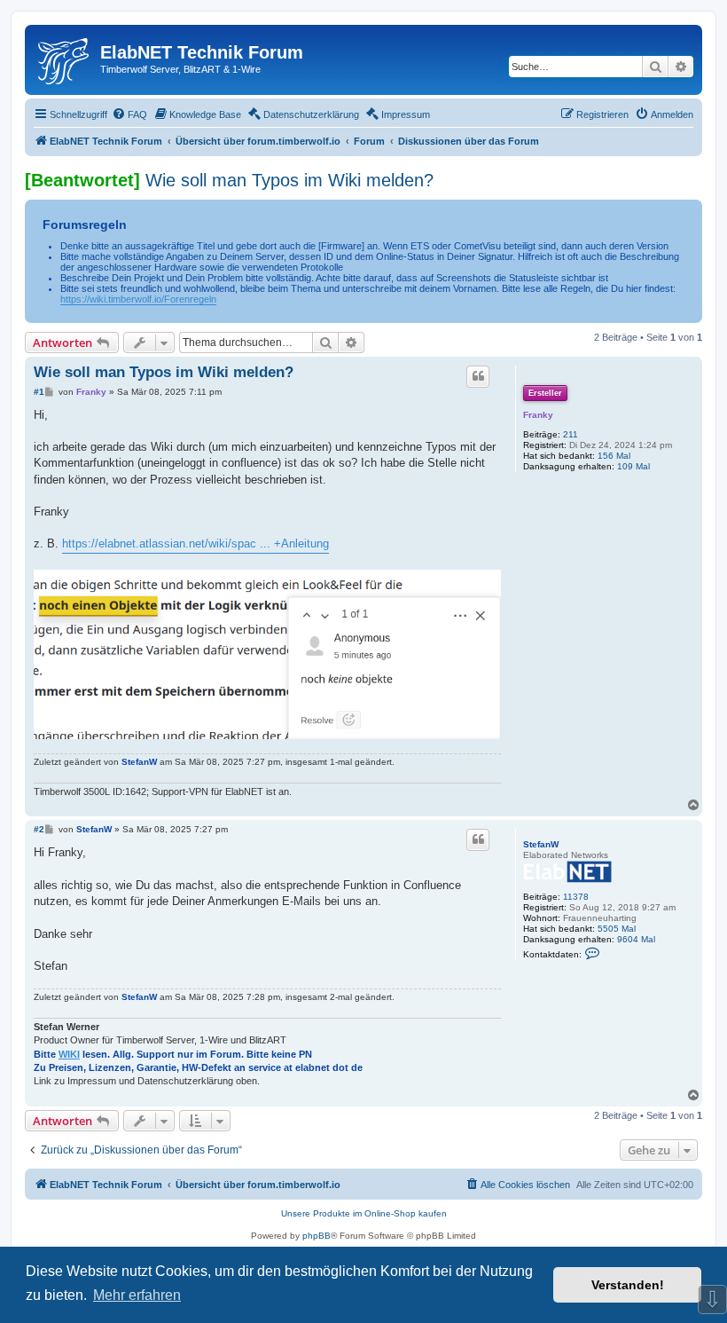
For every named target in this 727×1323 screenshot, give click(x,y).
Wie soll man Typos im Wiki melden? (289, 180)
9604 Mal (636, 939)
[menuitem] (129, 114)
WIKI (69, 1054)
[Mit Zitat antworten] (477, 376)
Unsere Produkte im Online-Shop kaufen (364, 1213)
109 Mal (633, 466)
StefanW (139, 762)
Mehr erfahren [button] (137, 1295)
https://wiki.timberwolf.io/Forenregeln (138, 299)
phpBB (316, 1235)
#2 (39, 829)
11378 (576, 897)
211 (570, 434)
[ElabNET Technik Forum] (64, 57)
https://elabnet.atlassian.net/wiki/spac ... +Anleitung (195, 543)
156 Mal (614, 456)
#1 (39, 392)
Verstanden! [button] (627, 1285)
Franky (538, 415)
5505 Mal (617, 928)
